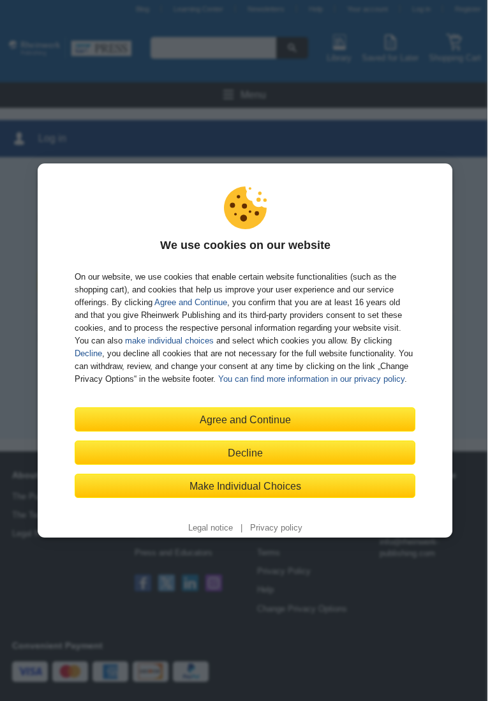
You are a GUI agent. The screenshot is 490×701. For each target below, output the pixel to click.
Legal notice (210, 528)
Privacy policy (276, 528)
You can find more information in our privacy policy (311, 379)
